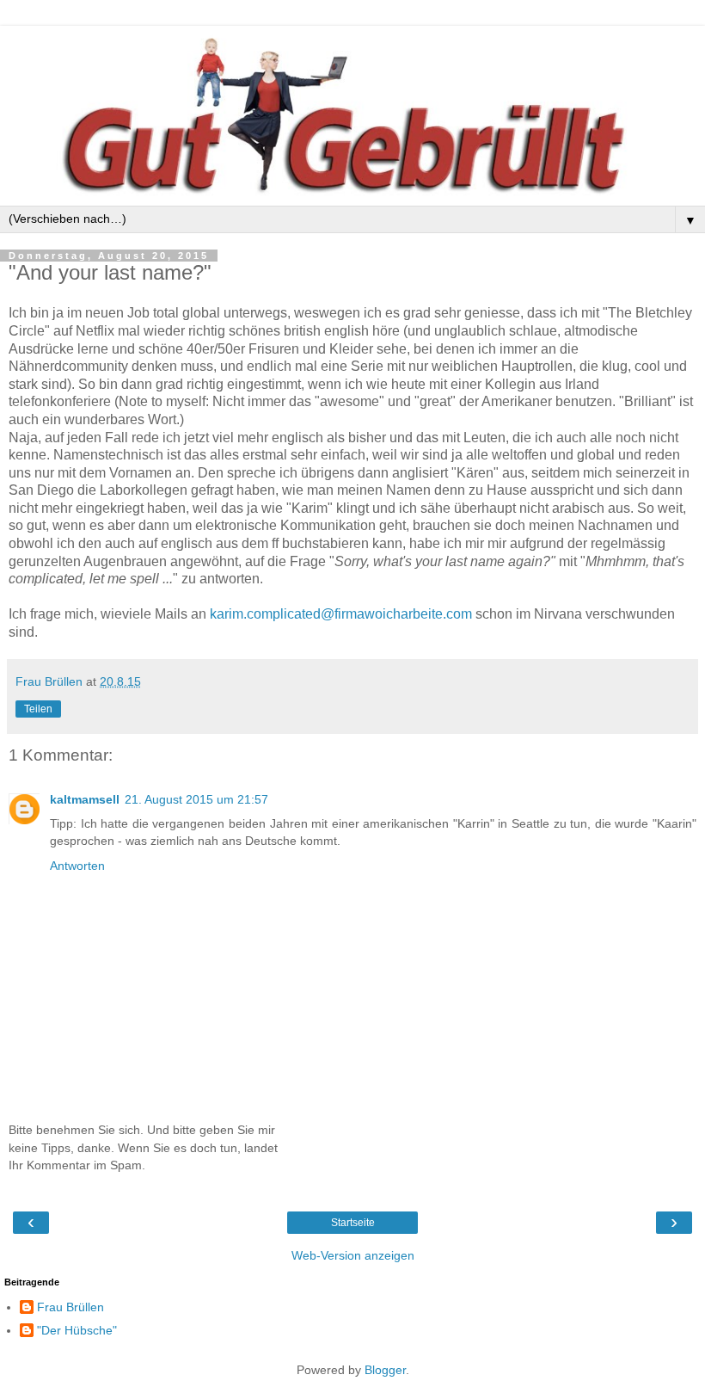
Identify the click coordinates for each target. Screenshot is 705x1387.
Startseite (353, 1223)
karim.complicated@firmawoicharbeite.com (341, 614)
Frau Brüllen (70, 1307)
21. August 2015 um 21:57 (196, 799)
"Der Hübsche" (77, 1330)
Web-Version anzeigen (352, 1255)
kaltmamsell (85, 799)
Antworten (77, 865)
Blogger (385, 1370)
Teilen (38, 709)
